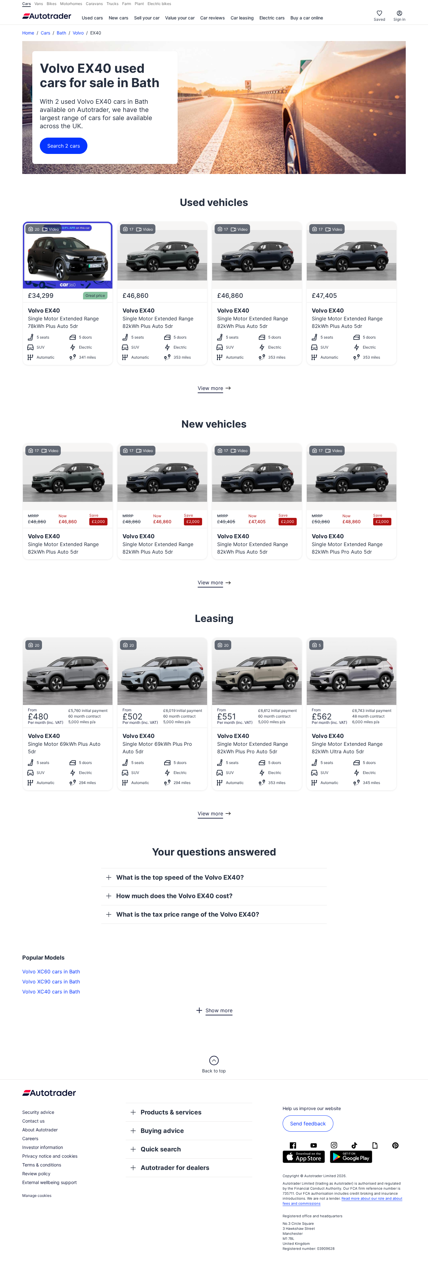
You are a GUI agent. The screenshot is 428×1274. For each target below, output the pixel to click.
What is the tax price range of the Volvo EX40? (187, 914)
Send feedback (308, 1123)
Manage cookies (36, 1195)
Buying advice (162, 1130)
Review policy (36, 1173)
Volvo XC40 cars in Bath (51, 991)
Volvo (78, 32)
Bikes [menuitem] (51, 3)
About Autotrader (40, 1129)
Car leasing (242, 17)
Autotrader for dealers (175, 1167)
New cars (118, 17)
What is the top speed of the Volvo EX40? (180, 877)
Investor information (42, 1147)
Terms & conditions (41, 1164)
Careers (30, 1138)
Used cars (92, 17)
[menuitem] (92, 18)
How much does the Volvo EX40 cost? (174, 896)
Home (28, 32)
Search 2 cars (63, 146)
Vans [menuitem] (38, 3)
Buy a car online (306, 17)
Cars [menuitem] (26, 3)
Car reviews (212, 17)
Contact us (33, 1121)
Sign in (399, 19)
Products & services (171, 1112)
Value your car (180, 17)
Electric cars (272, 17)
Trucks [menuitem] (112, 3)
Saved (379, 19)
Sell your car (146, 17)
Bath (61, 32)
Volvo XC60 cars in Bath (51, 971)
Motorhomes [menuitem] (71, 3)
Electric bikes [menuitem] (159, 3)
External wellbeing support (49, 1182)
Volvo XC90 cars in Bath (51, 981)
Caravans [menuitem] (94, 3)
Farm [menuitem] (126, 3)
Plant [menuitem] (139, 3)
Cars (45, 32)
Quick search (161, 1149)
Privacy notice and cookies (49, 1156)
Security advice (38, 1112)
